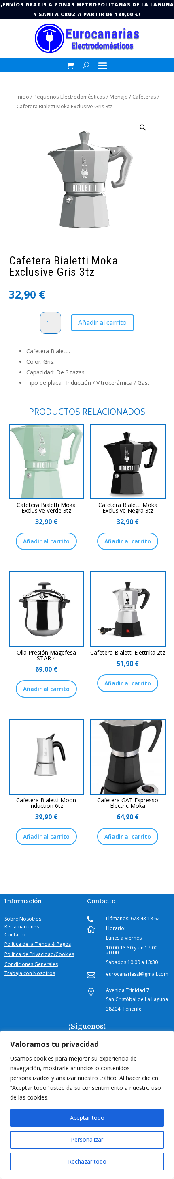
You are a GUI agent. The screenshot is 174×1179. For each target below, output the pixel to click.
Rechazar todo (87, 1161)
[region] (87, 1105)
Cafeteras (144, 96)
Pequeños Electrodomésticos (69, 96)
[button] (142, 127)
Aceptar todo (87, 1117)
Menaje (119, 96)
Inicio (23, 96)
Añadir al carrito (102, 322)
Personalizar (87, 1139)
